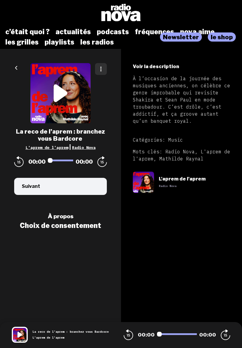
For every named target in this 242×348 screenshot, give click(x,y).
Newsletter (181, 37)
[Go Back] (16, 67)
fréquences (154, 32)
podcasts (113, 32)
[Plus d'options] (101, 69)
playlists (59, 42)
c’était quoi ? (27, 32)
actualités (73, 32)
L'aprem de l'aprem (47, 147)
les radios (97, 42)
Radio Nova (84, 147)
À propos (60, 216)
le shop (222, 37)
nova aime (197, 32)
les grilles (22, 42)
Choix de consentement (60, 225)
